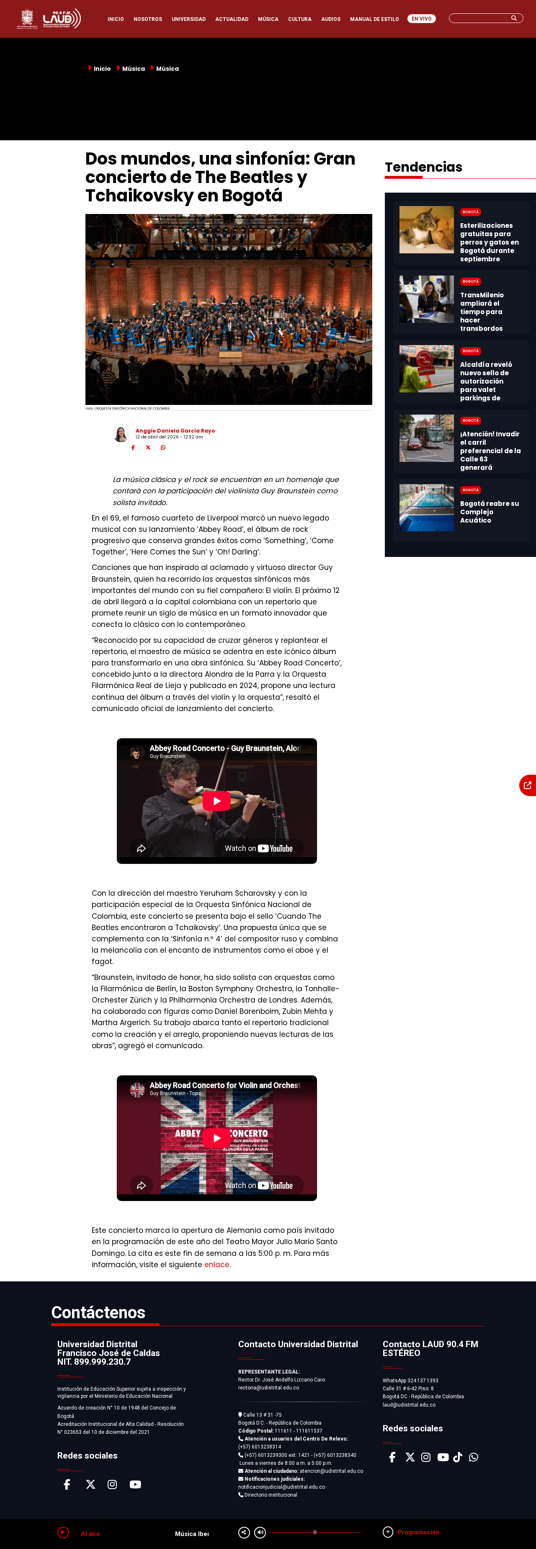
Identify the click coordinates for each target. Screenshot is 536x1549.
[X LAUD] (410, 1459)
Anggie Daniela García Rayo (175, 430)
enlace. (217, 1265)
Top (514, 1526)
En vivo (422, 19)
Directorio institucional (270, 1495)
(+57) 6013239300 (266, 1455)
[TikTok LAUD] (457, 1459)
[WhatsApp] (163, 449)
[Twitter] (148, 449)
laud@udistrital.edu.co (409, 1405)
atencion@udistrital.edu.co (304, 1471)
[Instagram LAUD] (425, 1459)
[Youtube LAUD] (443, 1459)
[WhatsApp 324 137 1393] (473, 1459)
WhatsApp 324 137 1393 (410, 1381)
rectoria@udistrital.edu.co (268, 1388)
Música (167, 68)
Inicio (102, 68)
